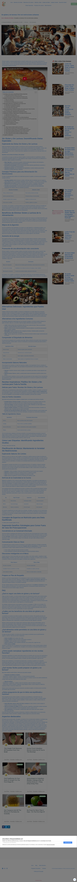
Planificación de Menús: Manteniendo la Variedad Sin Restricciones (17, 113)
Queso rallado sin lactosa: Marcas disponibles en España (69, 172)
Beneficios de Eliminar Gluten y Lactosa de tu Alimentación (16, 98)
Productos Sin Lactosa (39, 5)
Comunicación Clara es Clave (11, 121)
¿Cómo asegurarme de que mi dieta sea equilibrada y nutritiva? (17, 133)
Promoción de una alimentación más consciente (14, 102)
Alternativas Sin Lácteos (28, 2)
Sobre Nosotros (48, 5)
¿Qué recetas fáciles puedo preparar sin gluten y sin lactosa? (16, 132)
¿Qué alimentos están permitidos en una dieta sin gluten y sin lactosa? (18, 129)
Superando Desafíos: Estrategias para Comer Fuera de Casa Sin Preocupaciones (20, 118)
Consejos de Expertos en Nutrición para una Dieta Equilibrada (16, 117)
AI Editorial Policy (38, 880)
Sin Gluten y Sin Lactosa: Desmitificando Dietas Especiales (15, 94)
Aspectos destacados (8, 134)
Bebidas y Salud (38, 2)
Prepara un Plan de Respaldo (11, 124)
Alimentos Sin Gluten (18, 2)
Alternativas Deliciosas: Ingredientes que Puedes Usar (15, 103)
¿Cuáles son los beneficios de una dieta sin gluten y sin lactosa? (17, 128)
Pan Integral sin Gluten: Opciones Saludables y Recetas (69, 193)
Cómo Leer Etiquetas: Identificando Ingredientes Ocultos (15, 111)
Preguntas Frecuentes (35, 868)
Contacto (44, 868)
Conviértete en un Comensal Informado (13, 120)
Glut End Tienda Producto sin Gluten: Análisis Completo (69, 110)
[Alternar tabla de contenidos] (35, 92)
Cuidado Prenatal (54, 2)
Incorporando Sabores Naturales (11, 107)
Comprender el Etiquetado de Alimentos (13, 106)
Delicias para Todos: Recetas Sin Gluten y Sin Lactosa (15, 110)
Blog (36, 865)
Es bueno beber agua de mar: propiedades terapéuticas (70, 255)
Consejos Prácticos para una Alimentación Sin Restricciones (16, 96)
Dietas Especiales (29, 5)
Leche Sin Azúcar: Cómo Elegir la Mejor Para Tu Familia (69, 67)
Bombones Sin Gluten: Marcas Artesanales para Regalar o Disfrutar (70, 214)
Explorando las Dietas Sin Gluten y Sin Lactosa (14, 95)
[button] (3, 827)
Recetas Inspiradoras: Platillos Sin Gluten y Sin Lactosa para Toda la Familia (19, 109)
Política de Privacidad (38, 871)
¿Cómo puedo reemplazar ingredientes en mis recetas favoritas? (17, 130)
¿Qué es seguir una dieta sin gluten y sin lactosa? (14, 126)
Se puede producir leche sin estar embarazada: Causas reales (69, 277)
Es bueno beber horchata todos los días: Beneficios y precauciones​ (70, 151)
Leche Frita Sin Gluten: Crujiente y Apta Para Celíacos (70, 235)
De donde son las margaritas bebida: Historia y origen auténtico (69, 131)
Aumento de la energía (10, 100)
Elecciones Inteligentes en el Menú (12, 122)
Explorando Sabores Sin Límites (11, 114)
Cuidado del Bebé (46, 2)
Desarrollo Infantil (62, 2)
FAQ (4, 125)
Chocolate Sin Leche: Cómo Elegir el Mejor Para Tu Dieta (69, 87)
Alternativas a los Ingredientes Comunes (13, 104)
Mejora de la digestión (10, 99)
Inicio (11, 2)
